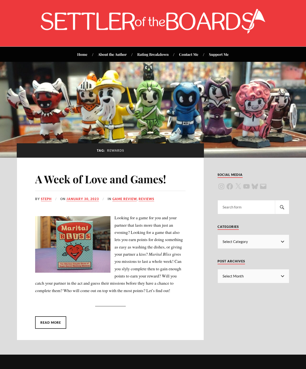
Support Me (219, 54)
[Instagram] (221, 186)
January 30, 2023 (82, 199)
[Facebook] (230, 186)
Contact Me (188, 54)
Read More (50, 322)
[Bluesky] (255, 186)
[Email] (263, 186)
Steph (46, 199)
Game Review (124, 199)
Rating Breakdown (153, 54)
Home (82, 54)
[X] (238, 186)
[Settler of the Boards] (153, 32)
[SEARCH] (282, 207)
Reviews (146, 199)
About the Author (112, 54)
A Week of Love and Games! (100, 179)
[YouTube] (246, 186)
